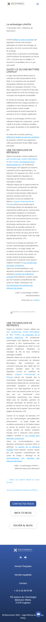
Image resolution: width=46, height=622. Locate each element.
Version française (23, 566)
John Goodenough (13, 159)
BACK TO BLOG (23, 512)
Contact (23, 583)
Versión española (23, 574)
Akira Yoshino (14, 162)
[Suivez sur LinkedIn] (21, 557)
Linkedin (36, 300)
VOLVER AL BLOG (23, 525)
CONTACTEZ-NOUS (23, 503)
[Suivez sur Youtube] (25, 557)
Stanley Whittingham (29, 159)
